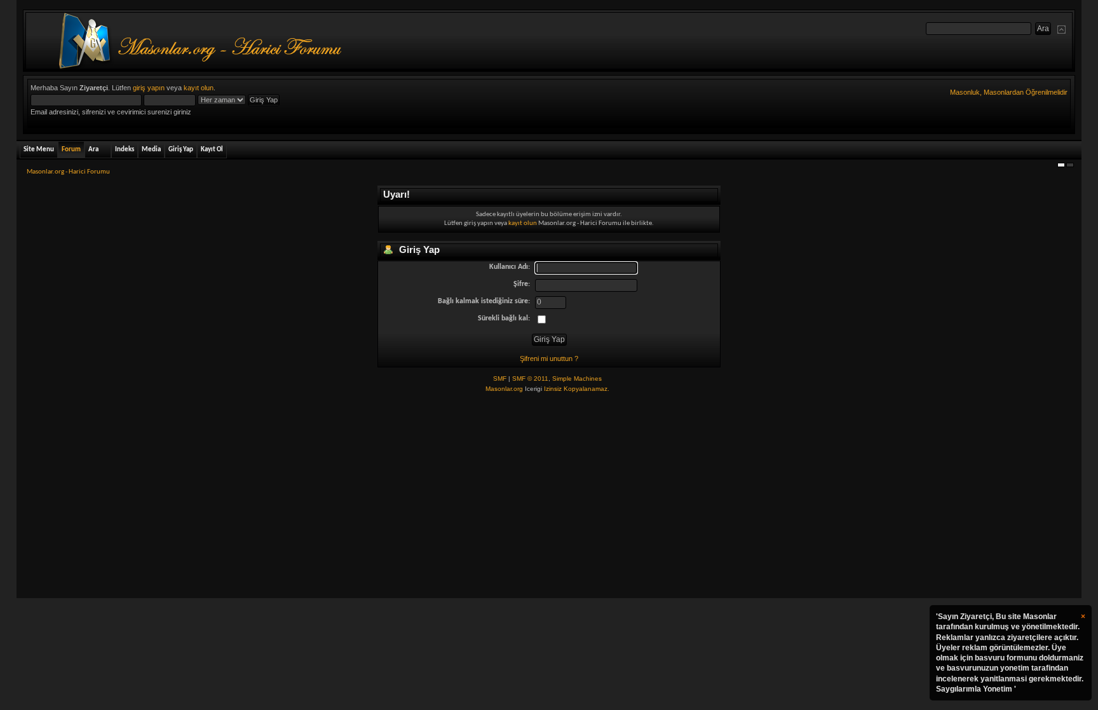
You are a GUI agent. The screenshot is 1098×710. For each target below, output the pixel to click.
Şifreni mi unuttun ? (549, 358)
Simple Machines (577, 378)
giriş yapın (149, 88)
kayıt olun (199, 88)
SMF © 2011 (530, 378)
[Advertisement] (549, 496)
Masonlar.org (504, 388)
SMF (499, 378)
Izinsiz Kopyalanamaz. (576, 388)
